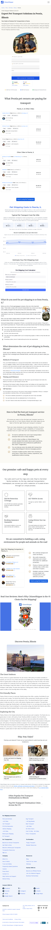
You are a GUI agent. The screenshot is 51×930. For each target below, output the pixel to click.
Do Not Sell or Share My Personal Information (13, 922)
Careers (4, 869)
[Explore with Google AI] (41, 908)
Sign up (4, 852)
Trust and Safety (7, 864)
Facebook (7, 888)
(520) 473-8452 (13, 914)
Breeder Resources (31, 845)
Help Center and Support (9, 876)
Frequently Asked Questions (10, 866)
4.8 (24, 83)
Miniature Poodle (6, 156)
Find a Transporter (31, 833)
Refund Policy (6, 878)
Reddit (37, 888)
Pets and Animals (7, 818)
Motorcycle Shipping (7, 833)
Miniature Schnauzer (7, 182)
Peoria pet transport (15, 370)
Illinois (15, 7)
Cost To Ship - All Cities (32, 831)
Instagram (23, 891)
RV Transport (6, 836)
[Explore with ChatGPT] (39, 908)
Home (2, 7)
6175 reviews (14, 85)
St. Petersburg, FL (18, 156)
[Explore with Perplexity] (44, 908)
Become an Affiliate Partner (33, 871)
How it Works (6, 861)
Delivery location (18, 63)
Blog (27, 859)
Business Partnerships (32, 875)
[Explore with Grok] (46, 908)
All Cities (11, 7)
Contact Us (5, 873)
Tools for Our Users (31, 861)
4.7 (13, 83)
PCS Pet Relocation (7, 826)
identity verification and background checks (24, 786)
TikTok (6, 893)
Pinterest (22, 893)
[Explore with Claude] (39, 910)
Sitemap (28, 864)
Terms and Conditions (7, 919)
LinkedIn (38, 891)
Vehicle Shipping (6, 828)
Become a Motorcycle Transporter (11, 847)
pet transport (17, 306)
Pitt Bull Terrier (6, 126)
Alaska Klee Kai (6, 113)
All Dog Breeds (30, 821)
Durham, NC (25, 126)
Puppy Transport (30, 842)
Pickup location (17, 56)
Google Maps (39, 893)
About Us (5, 859)
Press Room (5, 871)
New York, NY (21, 139)
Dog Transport (29, 818)
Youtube (7, 891)
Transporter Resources (8, 850)
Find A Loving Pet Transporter (25, 78)
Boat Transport (30, 823)
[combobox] (25, 60)
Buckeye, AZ (25, 113)
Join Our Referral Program (33, 873)
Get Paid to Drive (7, 845)
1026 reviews (25, 85)
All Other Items (30, 828)
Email (13, 70)
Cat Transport (6, 823)
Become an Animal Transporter (10, 842)
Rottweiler (4, 169)
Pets (7, 7)
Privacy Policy (17, 919)
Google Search (9, 896)
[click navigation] (48, 2)
